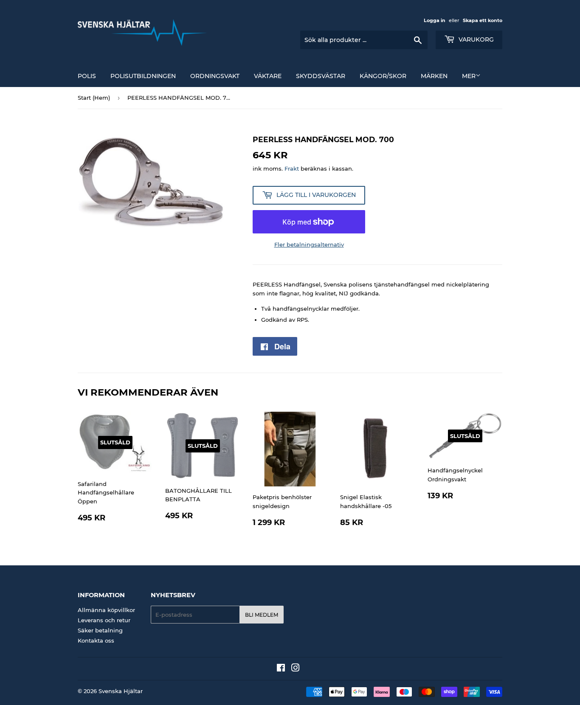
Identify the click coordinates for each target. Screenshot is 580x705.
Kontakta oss (96, 640)
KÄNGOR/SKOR (383, 76)
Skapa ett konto (482, 20)
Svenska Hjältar (121, 691)
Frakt (291, 168)
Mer (469, 76)
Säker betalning (100, 630)
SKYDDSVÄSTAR (320, 76)
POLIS (87, 76)
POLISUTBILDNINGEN (143, 76)
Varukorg (475, 39)
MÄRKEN (434, 76)
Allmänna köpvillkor (106, 610)
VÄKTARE (268, 76)
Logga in (434, 20)
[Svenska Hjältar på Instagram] (295, 669)
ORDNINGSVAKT (214, 76)
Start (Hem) (94, 97)
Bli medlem (261, 615)
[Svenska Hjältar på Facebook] (280, 669)
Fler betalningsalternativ (309, 244)
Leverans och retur (104, 620)
